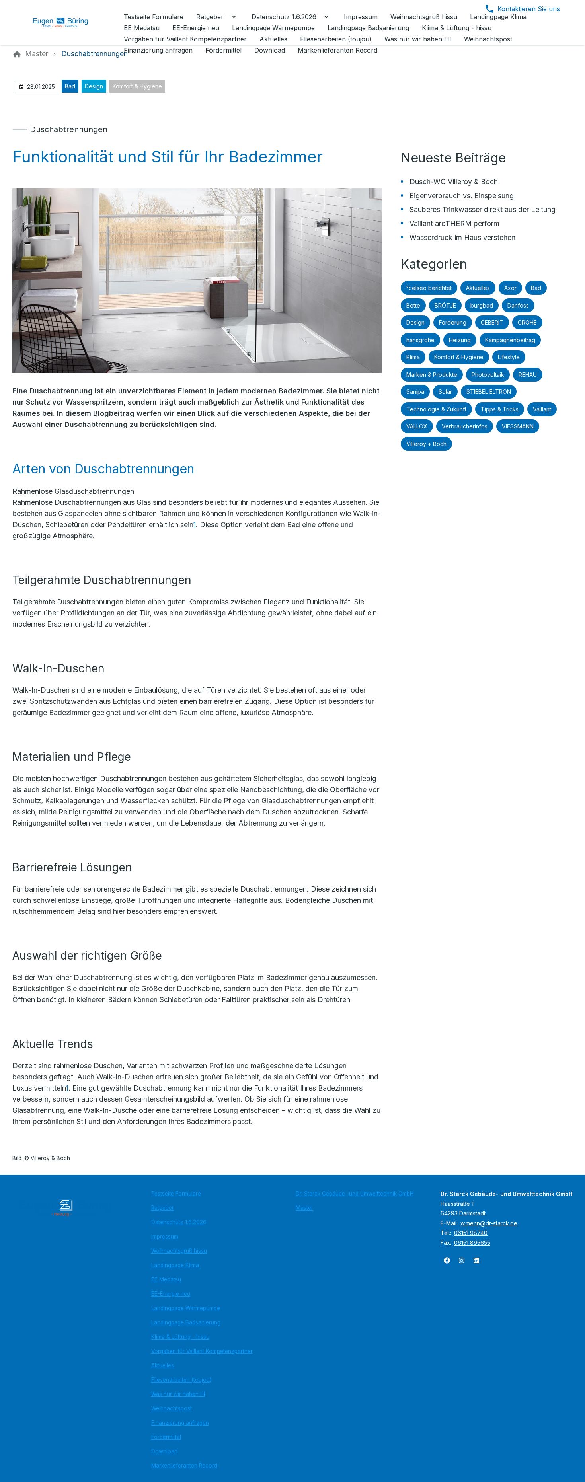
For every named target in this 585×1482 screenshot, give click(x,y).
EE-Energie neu (170, 1294)
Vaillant (542, 409)
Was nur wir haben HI (178, 1394)
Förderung (452, 322)
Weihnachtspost (171, 1408)
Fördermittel (166, 1437)
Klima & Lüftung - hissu (180, 1337)
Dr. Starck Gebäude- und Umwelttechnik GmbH (354, 1193)
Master (304, 1208)
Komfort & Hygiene (137, 86)
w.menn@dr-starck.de (488, 1223)
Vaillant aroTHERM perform (454, 223)
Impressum (164, 1236)
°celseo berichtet (429, 287)
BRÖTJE (445, 305)
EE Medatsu (166, 1279)
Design (94, 86)
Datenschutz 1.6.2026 (179, 1222)
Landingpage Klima (175, 1265)
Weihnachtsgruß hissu (179, 1251)
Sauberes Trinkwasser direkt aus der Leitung (483, 209)
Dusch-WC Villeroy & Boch (454, 181)
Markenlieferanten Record (184, 1466)
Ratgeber (162, 1208)
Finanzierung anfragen (180, 1423)
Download (164, 1451)
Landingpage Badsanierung (185, 1322)
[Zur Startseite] (66, 22)
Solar (445, 391)
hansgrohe (420, 340)
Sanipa (415, 391)
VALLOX (416, 426)
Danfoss (518, 305)
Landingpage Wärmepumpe (185, 1308)
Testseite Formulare (176, 1193)
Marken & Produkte (431, 374)
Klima (413, 357)
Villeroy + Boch (426, 443)
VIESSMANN (518, 426)
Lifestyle (509, 357)
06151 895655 (472, 1242)
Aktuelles (478, 287)
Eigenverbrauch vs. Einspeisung (462, 195)
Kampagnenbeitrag (510, 340)
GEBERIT (492, 322)
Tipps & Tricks (500, 409)
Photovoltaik (488, 374)
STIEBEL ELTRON (488, 391)
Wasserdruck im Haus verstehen (462, 237)
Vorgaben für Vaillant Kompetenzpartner (202, 1351)
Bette (413, 305)
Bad (70, 86)
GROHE (527, 322)
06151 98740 (471, 1232)
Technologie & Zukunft (436, 409)
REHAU (528, 374)
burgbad (481, 305)
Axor (510, 287)
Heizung (460, 340)
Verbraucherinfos (465, 426)
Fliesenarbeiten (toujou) (181, 1380)
